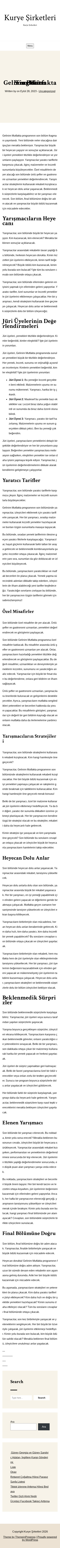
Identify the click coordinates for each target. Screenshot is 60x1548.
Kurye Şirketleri (30, 19)
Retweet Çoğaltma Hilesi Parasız (29, 1477)
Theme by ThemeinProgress (19, 1537)
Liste (13, 1467)
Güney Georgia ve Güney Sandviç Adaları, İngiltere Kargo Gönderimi (29, 1457)
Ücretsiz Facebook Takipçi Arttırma (30, 1501)
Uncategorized (47, 91)
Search (16, 1382)
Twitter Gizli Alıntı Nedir (23, 1496)
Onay (13, 1472)
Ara (12, 1421)
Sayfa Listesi (17, 1481)
